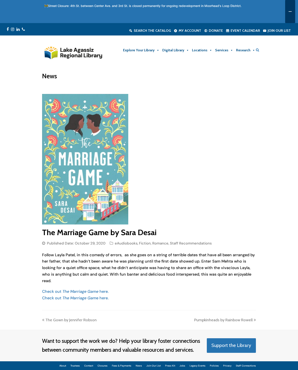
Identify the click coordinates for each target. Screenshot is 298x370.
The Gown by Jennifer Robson (71, 320)
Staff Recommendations (191, 243)
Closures (103, 365)
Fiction (145, 243)
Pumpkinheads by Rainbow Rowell (223, 320)
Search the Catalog (152, 30)
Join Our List (279, 30)
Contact (88, 365)
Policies (214, 365)
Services (221, 50)
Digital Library (173, 50)
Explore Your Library (139, 50)
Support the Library (231, 345)
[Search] (257, 50)
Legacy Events (198, 365)
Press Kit (170, 365)
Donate (216, 30)
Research (243, 50)
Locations (199, 50)
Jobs (182, 365)
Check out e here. (75, 298)
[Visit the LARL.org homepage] (73, 52)
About (62, 365)
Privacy (227, 365)
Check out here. (75, 291)
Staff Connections (246, 365)
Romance (160, 243)
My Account (190, 30)
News (139, 365)
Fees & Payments (121, 365)
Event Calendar (245, 30)
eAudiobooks (126, 243)
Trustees (75, 365)
